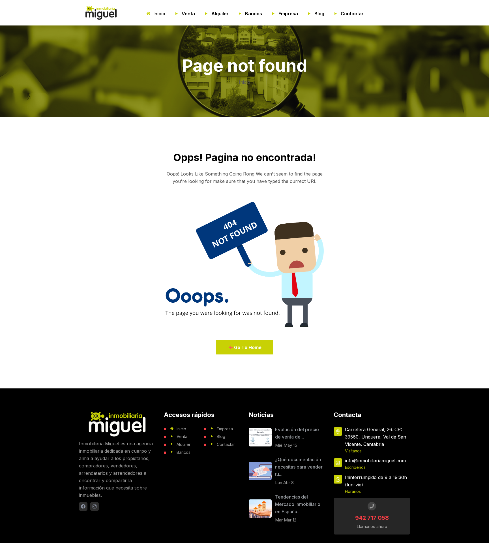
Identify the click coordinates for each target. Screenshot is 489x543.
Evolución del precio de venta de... (297, 433)
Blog (319, 13)
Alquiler (220, 13)
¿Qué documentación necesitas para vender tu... (299, 467)
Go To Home (247, 347)
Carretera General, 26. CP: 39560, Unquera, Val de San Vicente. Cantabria (375, 437)
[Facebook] (83, 506)
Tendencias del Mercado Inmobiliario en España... (297, 504)
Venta (188, 13)
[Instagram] (94, 506)
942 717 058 (372, 517)
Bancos (253, 13)
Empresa (288, 13)
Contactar (352, 13)
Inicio (159, 13)
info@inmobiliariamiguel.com (375, 460)
